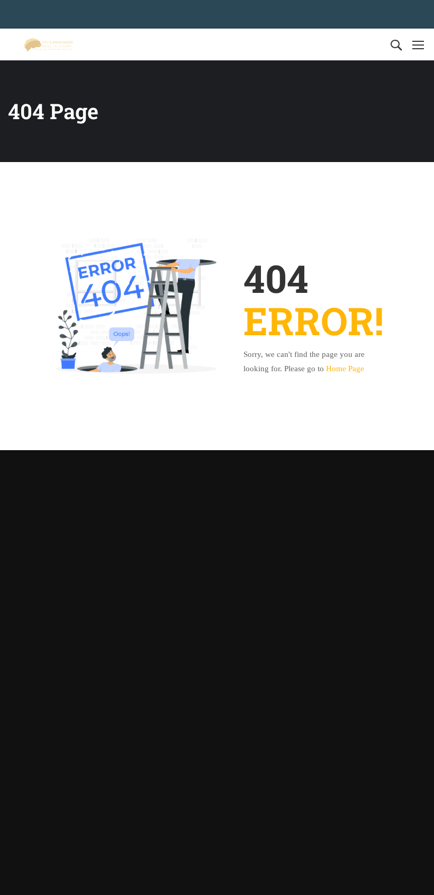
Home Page (345, 368)
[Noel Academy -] (48, 44)
